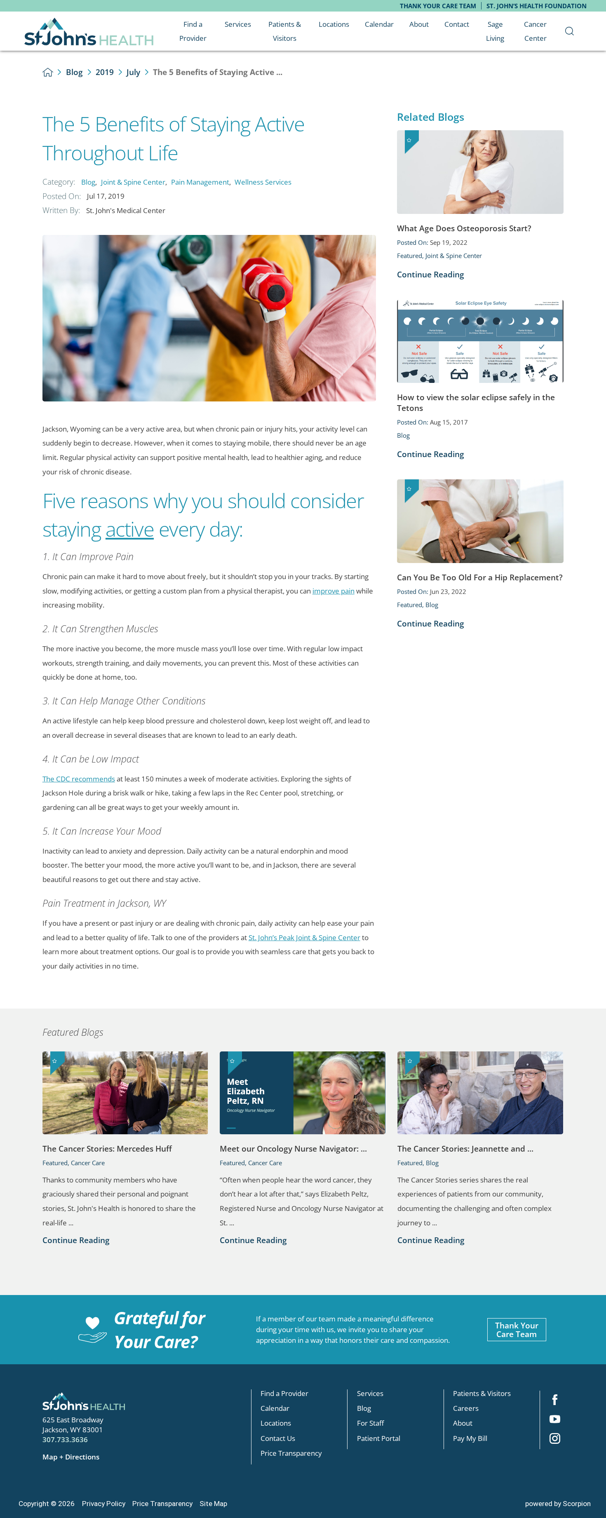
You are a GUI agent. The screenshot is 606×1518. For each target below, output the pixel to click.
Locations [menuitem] (334, 24)
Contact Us (278, 1437)
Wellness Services (263, 182)
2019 (105, 71)
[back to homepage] (47, 72)
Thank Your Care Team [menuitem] (438, 6)
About (462, 1422)
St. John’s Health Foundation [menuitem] (536, 6)
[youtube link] (555, 1420)
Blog (74, 71)
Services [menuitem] (238, 24)
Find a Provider (284, 1392)
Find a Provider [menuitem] (193, 31)
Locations (276, 1422)
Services (370, 1392)
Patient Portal (378, 1437)
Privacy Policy (103, 1503)
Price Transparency (291, 1452)
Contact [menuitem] (456, 24)
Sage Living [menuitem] (495, 31)
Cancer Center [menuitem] (535, 31)
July (133, 71)
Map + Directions (70, 1457)
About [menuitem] (419, 24)
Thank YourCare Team (516, 1330)
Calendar (275, 1407)
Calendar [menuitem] (379, 24)
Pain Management (200, 182)
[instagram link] (555, 1439)
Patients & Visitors (482, 1392)
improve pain (333, 591)
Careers (466, 1407)
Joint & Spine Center (133, 182)
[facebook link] (555, 1400)
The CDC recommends (78, 779)
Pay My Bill (470, 1437)
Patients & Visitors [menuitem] (284, 31)
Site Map (213, 1503)
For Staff (370, 1422)
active (130, 528)
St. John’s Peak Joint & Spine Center (304, 937)
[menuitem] (569, 31)
